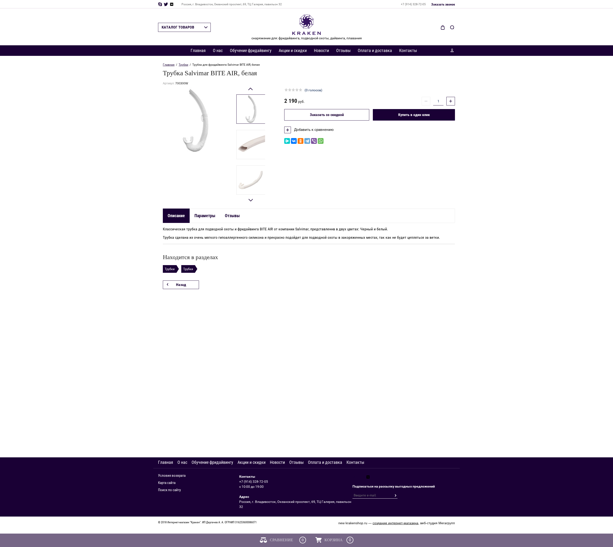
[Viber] (314, 141)
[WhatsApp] (321, 141)
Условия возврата (172, 475)
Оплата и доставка (375, 50)
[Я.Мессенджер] (287, 141)
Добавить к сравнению (313, 130)
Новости (321, 50)
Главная (198, 50)
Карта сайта (167, 483)
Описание (176, 215)
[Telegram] (307, 141)
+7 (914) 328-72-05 (413, 4)
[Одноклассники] (300, 141)
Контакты (408, 50)
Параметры (204, 215)
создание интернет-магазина (395, 523)
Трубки (183, 64)
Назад (181, 284)
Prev (250, 91)
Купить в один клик (414, 114)
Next (250, 198)
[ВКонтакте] (294, 141)
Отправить (395, 495)
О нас (218, 50)
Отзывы (343, 50)
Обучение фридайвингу (251, 50)
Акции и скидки (293, 50)
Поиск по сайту (169, 490)
